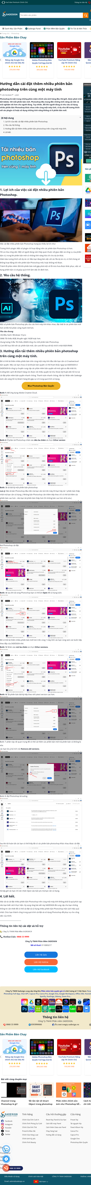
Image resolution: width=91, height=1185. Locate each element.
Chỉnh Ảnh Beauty (29, 1142)
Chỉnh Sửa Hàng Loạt (30, 1135)
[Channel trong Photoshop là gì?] (13, 1090)
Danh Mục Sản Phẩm (13, 28)
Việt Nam (42, 1181)
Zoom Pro (66, 996)
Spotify (43, 996)
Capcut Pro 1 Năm (12, 2)
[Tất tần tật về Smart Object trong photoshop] (41, 1090)
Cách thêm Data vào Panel (56, 1127)
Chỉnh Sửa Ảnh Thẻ (29, 1127)
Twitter (7, 1134)
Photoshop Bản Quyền (79, 1142)
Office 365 (79, 994)
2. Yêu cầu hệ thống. (11, 125)
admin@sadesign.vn (17, 1181)
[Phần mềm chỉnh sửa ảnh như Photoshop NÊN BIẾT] (68, 1090)
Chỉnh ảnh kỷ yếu (28, 1138)
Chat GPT (25, 994)
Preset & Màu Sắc (29, 1131)
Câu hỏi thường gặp (56, 1114)
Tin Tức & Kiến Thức (78, 28)
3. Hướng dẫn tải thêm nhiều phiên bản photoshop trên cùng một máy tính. (35, 128)
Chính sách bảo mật (35, 1176)
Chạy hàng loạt (51, 1131)
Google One (53, 994)
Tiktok (7, 1131)
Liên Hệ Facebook (41, 969)
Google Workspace (67, 994)
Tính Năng (27, 1114)
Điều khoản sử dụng (11, 1176)
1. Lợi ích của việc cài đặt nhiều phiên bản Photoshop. (25, 121)
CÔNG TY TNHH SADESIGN (62, 1176)
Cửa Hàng (75, 1114)
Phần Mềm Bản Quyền (55, 28)
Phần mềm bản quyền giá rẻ (53, 991)
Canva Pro (44, 994)
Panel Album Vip (76, 1127)
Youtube (8, 1128)
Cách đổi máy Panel (53, 1123)
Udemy (58, 996)
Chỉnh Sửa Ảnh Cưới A (30, 1120)
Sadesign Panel (34, 28)
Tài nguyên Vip (75, 1123)
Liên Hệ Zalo (41, 954)
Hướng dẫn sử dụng (53, 1135)
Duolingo (50, 996)
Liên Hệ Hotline (41, 962)
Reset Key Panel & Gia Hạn (56, 1120)
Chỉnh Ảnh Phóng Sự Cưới (32, 1123)
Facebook (8, 1121)
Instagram (9, 1124)
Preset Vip (74, 1120)
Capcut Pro (34, 994)
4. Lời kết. (7, 132)
